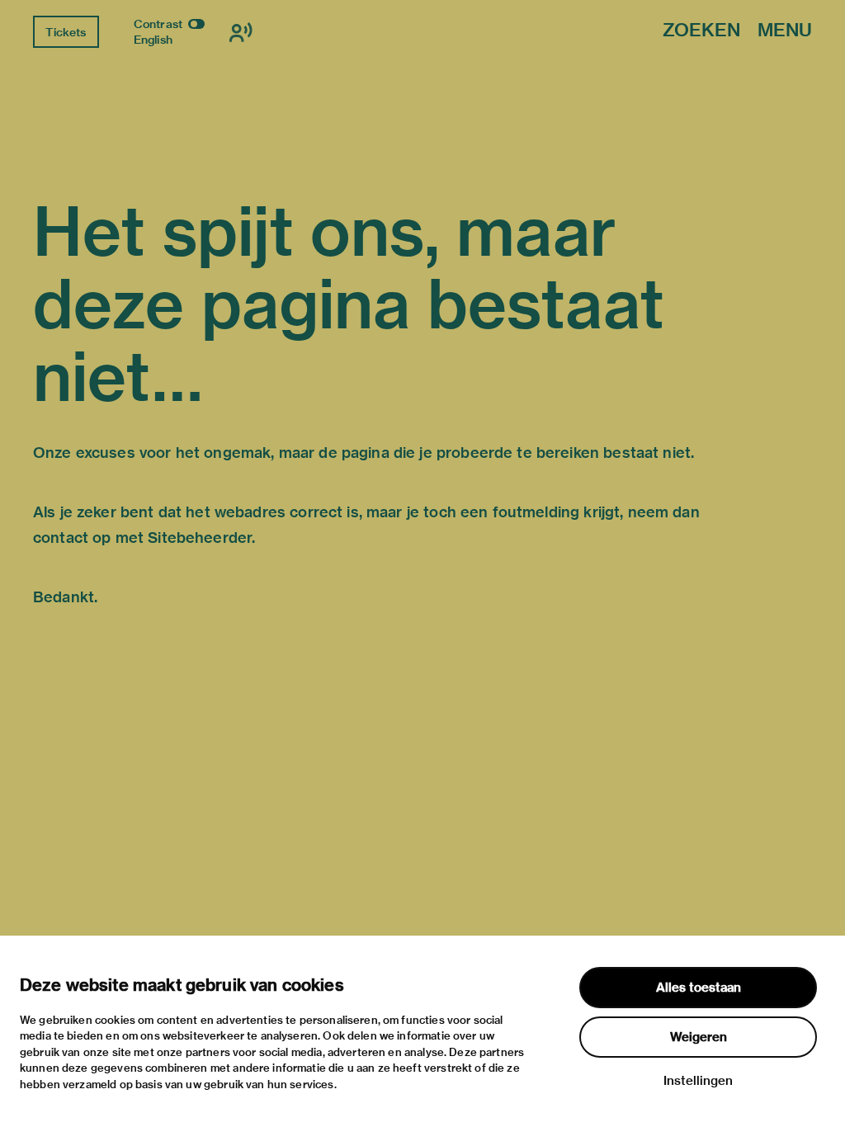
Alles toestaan (698, 987)
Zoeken (701, 31)
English (153, 39)
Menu (785, 31)
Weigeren (698, 1037)
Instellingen (698, 1081)
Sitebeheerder (200, 537)
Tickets (65, 32)
